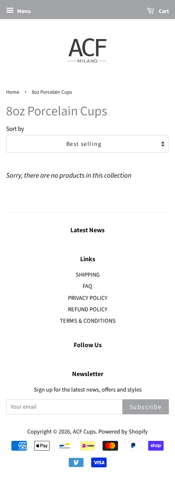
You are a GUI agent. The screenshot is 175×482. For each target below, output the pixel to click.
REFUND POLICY (87, 309)
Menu (23, 11)
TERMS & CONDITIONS (88, 321)
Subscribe (145, 407)
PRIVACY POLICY (87, 298)
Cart (163, 11)
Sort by (15, 128)
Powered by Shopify (123, 431)
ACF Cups (84, 431)
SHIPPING (88, 275)
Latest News (87, 230)
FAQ (87, 286)
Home (12, 91)
